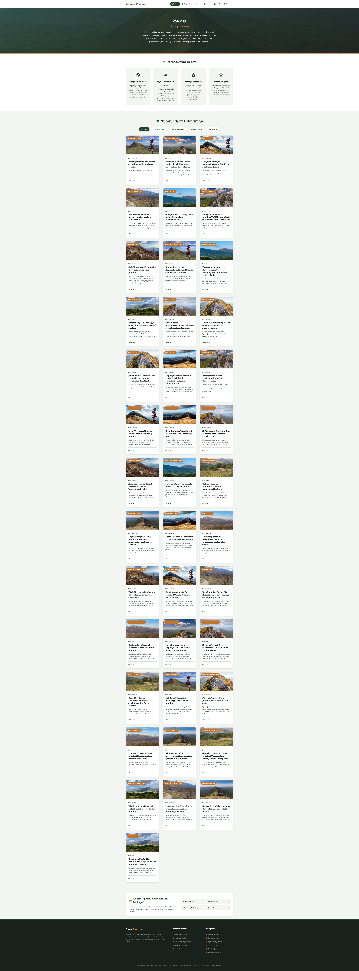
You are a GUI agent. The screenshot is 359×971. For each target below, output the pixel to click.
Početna (176, 4)
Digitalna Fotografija (181, 945)
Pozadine (229, 4)
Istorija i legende (197, 129)
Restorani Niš (189, 901)
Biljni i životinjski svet (178, 129)
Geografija (187, 4)
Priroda (198, 4)
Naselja (218, 4)
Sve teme (144, 129)
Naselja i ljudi (213, 129)
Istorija (208, 4)
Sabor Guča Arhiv (180, 949)
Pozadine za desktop (214, 952)
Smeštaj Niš (214, 901)
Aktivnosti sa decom (180, 934)
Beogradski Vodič (180, 938)
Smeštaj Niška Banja (192, 908)
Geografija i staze (159, 129)
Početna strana (213, 934)
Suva (137, 3)
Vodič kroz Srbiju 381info (183, 942)
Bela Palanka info (215, 908)
